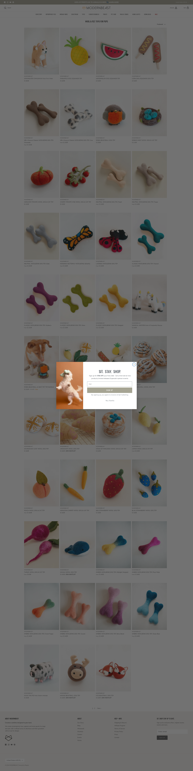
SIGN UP (109, 390)
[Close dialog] (134, 364)
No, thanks (110, 401)
